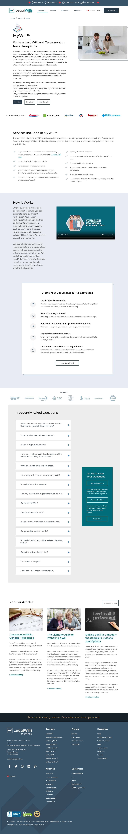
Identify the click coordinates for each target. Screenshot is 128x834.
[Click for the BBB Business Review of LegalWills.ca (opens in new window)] (14, 814)
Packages (76, 737)
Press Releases (52, 777)
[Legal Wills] (21, 10)
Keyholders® (76, 784)
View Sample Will (67, 363)
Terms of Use (102, 748)
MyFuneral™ (50, 751)
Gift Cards (76, 744)
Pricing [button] (53, 10)
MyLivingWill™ (51, 741)
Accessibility (102, 758)
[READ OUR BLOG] (35, 766)
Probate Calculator (105, 737)
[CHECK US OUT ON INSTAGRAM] (22, 766)
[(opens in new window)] (27, 814)
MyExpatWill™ (51, 744)
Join (73, 777)
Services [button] (41, 10)
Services (20, 18)
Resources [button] (65, 10)
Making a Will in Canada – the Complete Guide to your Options (101, 638)
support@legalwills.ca (14, 759)
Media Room (51, 798)
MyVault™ (50, 755)
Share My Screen (78, 787)
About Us (50, 769)
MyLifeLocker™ (51, 748)
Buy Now (18, 102)
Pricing (75, 729)
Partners (49, 795)
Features (100, 751)
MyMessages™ (52, 758)
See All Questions (99, 483)
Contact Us (100, 519)
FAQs (99, 744)
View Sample (44, 102)
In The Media (51, 781)
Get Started (111, 10)
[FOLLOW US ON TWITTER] (16, 766)
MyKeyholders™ (52, 762)
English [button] (91, 10)
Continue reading (16, 675)
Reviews (49, 784)
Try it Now (30, 102)
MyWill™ (49, 734)
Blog (99, 734)
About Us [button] (77, 10)
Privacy (100, 755)
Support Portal (77, 773)
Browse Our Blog (99, 500)
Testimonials (51, 788)
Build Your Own (78, 741)
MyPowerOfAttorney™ (54, 737)
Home (13, 18)
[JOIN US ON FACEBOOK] (9, 766)
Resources (102, 729)
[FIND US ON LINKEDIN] (28, 766)
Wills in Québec (103, 741)
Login (99, 10)
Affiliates (49, 791)
